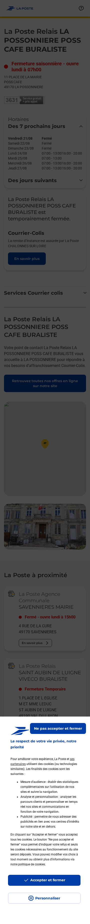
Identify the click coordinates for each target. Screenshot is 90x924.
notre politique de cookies (27, 864)
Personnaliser (47, 898)
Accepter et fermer (47, 880)
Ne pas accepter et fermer (58, 728)
